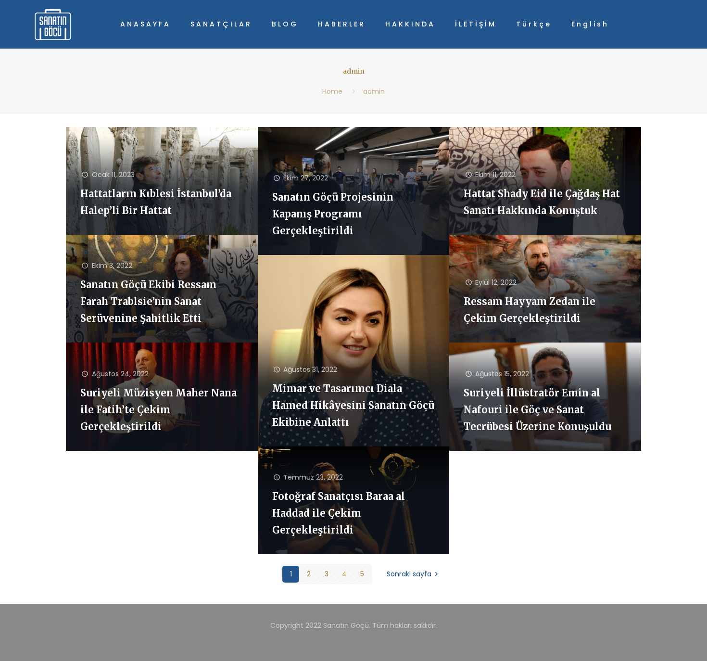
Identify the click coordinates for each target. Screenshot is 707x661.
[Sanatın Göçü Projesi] (53, 24)
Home (332, 91)
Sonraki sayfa (409, 574)
